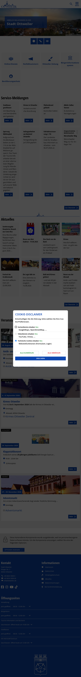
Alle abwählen (54, 353)
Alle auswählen (27, 353)
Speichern (40, 358)
